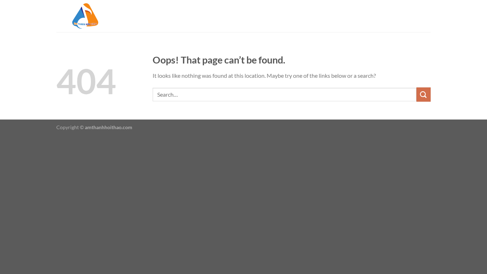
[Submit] (423, 94)
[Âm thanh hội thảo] (92, 16)
